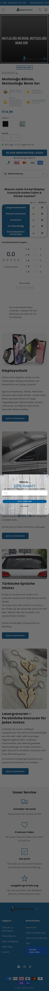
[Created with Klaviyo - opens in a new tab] (24, 516)
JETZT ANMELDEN (24, 501)
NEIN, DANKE (24, 506)
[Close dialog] (47, 476)
